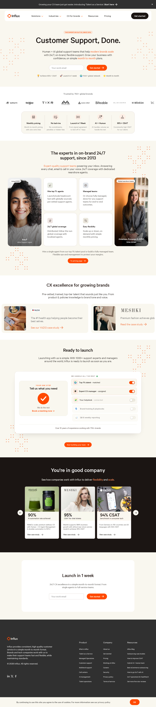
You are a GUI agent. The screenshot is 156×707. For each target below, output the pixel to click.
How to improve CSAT (135, 658)
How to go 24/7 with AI (135, 672)
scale (111, 479)
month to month (87, 58)
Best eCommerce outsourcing (137, 667)
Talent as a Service (86, 654)
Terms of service (109, 681)
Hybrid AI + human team (136, 663)
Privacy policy (108, 677)
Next (135, 512)
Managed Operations (86, 658)
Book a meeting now (43, 411)
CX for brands (73, 15)
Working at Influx (109, 663)
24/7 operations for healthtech (138, 677)
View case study (33, 534)
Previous (20, 512)
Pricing (107, 15)
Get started (139, 15)
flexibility (98, 479)
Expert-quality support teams (60, 165)
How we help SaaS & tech (136, 327)
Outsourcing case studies (136, 654)
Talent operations (85, 681)
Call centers (83, 672)
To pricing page (78, 261)
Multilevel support (85, 667)
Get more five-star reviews (136, 681)
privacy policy (104, 702)
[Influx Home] (14, 16)
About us (106, 649)
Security (106, 672)
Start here (110, 4)
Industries (53, 15)
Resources (93, 15)
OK (134, 702)
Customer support (85, 663)
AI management (84, 677)
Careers (106, 667)
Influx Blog (131, 649)
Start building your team (78, 444)
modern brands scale (102, 51)
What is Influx (83, 649)
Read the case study (44, 324)
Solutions (35, 15)
